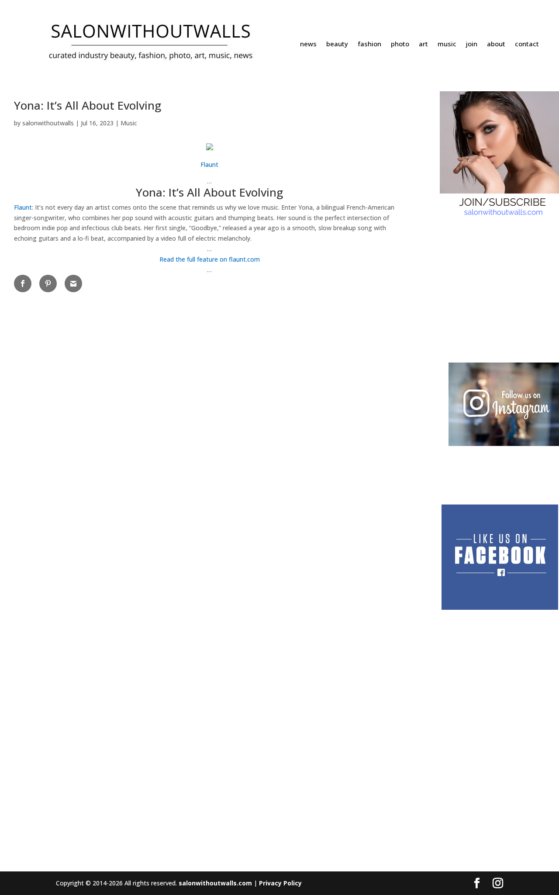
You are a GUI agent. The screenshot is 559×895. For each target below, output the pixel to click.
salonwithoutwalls (48, 123)
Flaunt (209, 164)
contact (527, 44)
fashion (369, 44)
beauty (337, 44)
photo (400, 44)
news (308, 44)
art (423, 44)
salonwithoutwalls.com (215, 883)
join (471, 44)
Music (129, 123)
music (447, 44)
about (496, 44)
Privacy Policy (280, 883)
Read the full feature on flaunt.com (209, 259)
